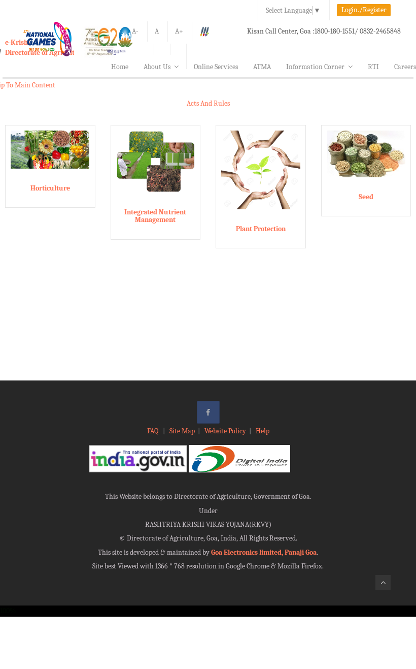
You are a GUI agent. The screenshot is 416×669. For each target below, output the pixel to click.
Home (119, 66)
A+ (179, 31)
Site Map (182, 431)
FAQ (153, 431)
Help (262, 431)
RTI (373, 66)
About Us (157, 66)
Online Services (216, 66)
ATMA (262, 66)
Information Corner (315, 66)
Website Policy (225, 431)
